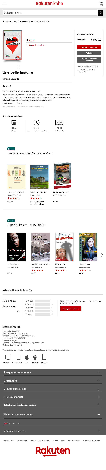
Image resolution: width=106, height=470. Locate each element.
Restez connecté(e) (13, 397)
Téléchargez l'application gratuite (20, 405)
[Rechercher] (100, 13)
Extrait (32, 40)
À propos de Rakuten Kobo (17, 373)
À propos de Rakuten (91, 440)
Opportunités (10, 381)
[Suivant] (102, 255)
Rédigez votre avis (71, 309)
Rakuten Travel (58, 440)
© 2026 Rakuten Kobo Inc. (14, 431)
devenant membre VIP (86, 70)
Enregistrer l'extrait (36, 45)
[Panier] (101, 4)
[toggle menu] (5, 4)
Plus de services (73, 440)
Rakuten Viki (9, 440)
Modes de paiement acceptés (18, 414)
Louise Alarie (12, 79)
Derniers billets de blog (15, 389)
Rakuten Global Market (40, 440)
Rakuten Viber (22, 440)
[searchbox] (53, 13)
